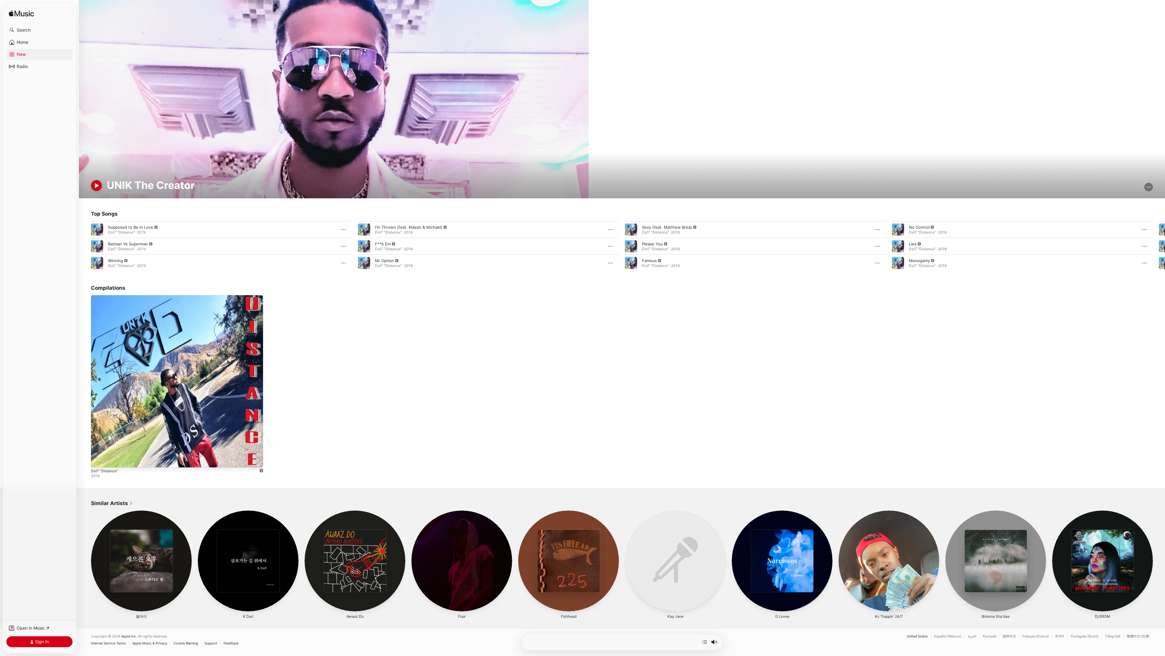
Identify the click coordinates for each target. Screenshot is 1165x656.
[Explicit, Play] (97, 230)
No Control (919, 227)
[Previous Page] (85, 246)
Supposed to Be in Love (130, 227)
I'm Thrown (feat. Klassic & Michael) (408, 227)
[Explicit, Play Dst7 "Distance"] (98, 459)
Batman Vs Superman (128, 243)
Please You (652, 243)
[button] (39, 30)
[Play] (96, 185)
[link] (112, 503)
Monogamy (919, 260)
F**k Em (383, 243)
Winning (115, 260)
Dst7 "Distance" (105, 297)
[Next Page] (1159, 246)
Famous (649, 260)
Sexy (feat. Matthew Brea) (667, 227)
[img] (21, 13)
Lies (913, 243)
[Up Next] (704, 642)
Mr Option (384, 260)
